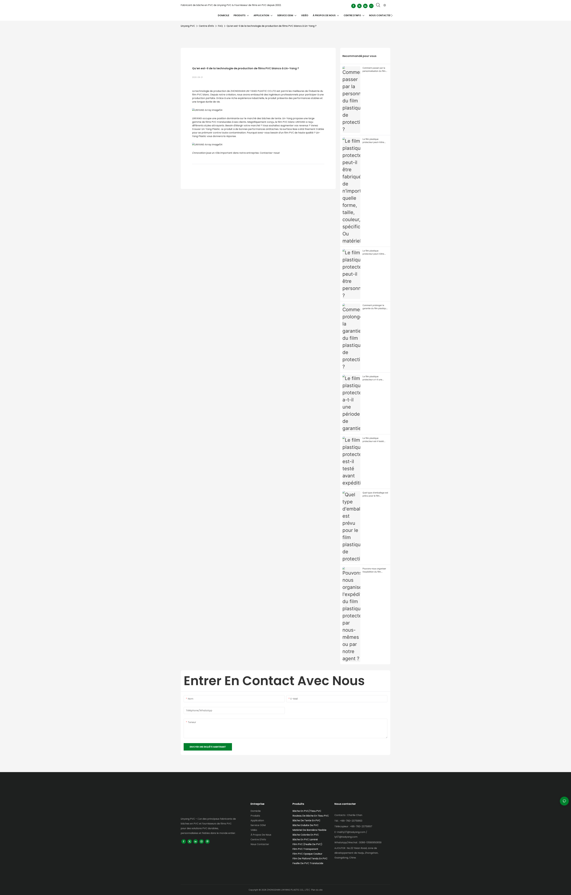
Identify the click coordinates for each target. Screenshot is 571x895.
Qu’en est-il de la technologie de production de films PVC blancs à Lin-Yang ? (271, 26)
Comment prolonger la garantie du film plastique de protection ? (375, 307)
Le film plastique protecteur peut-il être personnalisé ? (373, 252)
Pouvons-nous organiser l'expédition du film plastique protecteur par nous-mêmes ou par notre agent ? (375, 570)
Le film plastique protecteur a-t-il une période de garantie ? (373, 378)
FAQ (220, 26)
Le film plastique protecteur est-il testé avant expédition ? (373, 440)
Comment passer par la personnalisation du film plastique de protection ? (375, 70)
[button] (392, 15)
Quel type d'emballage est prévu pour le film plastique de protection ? (375, 494)
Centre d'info (206, 26)
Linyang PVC (188, 26)
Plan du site (317, 889)
